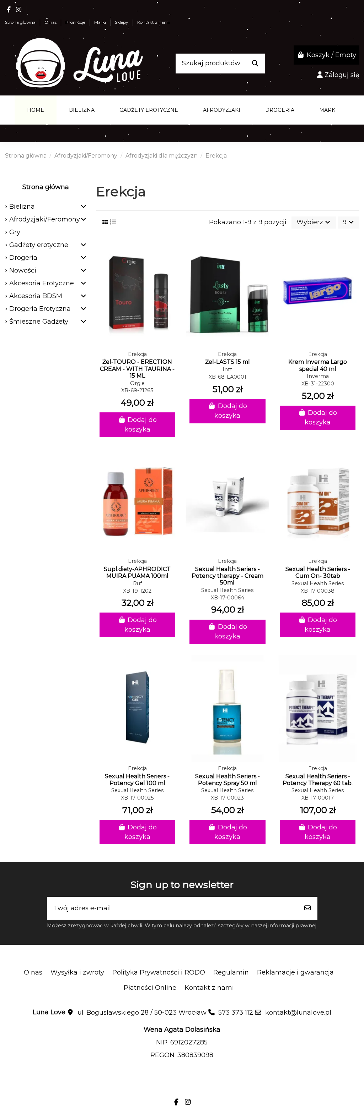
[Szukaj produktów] (255, 63)
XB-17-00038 (317, 591)
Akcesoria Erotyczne (41, 283)
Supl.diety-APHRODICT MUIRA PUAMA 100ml (137, 572)
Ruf (137, 583)
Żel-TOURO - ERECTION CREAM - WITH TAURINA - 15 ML (137, 368)
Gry (14, 232)
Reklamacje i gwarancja (295, 972)
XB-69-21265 (137, 390)
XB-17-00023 (227, 798)
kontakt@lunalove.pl (298, 1012)
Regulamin (231, 972)
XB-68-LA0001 (227, 377)
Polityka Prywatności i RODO (158, 972)
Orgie (137, 383)
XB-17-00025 (137, 798)
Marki (100, 22)
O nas (51, 22)
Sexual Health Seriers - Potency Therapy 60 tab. (318, 779)
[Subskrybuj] (307, 908)
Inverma (318, 376)
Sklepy (122, 22)
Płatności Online (150, 988)
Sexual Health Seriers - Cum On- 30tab (317, 572)
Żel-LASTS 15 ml (227, 361)
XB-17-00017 (317, 798)
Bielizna (22, 206)
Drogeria (23, 258)
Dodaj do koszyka (140, 424)
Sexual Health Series (227, 590)
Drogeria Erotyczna (40, 309)
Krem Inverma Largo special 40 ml (317, 365)
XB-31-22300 (317, 383)
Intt (227, 369)
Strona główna (21, 22)
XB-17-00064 (227, 597)
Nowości (22, 270)
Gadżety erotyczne (38, 245)
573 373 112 (235, 1012)
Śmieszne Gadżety (38, 321)
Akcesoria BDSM (35, 296)
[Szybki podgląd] (137, 344)
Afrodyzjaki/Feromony (44, 219)
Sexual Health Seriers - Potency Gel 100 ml (137, 779)
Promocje (75, 22)
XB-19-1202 (137, 591)
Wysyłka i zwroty (77, 972)
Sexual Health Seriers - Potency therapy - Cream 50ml (227, 576)
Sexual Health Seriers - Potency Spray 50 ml (227, 779)
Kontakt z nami (153, 22)
